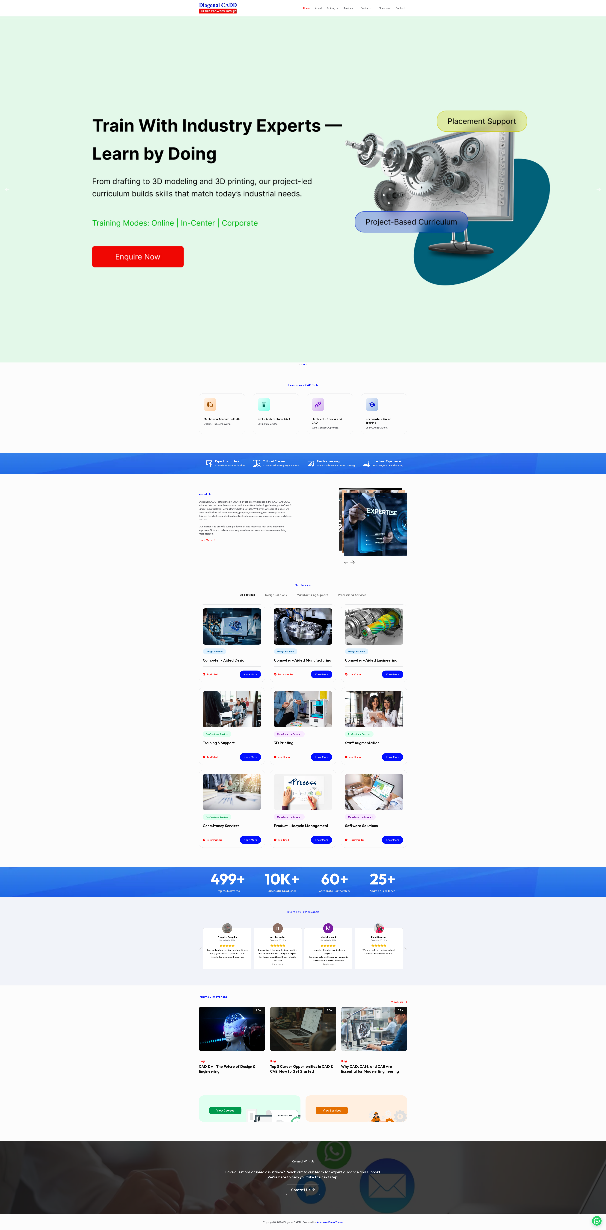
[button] (7, 190)
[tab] (248, 596)
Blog (202, 1061)
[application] (336, 8)
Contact (400, 8)
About (318, 8)
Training (331, 8)
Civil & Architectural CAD (274, 419)
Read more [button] (207, 964)
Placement (385, 8)
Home (306, 8)
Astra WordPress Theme (329, 1222)
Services (348, 8)
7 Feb (259, 1010)
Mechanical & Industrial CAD (222, 419)
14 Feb (400, 1010)
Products (366, 8)
